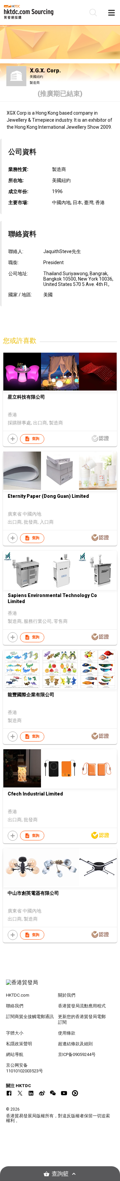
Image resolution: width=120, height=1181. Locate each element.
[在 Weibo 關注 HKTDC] (42, 1093)
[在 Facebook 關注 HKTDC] (9, 1093)
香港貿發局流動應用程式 (82, 1005)
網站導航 (14, 1054)
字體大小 (14, 1033)
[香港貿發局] (60, 986)
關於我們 (66, 995)
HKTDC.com (17, 995)
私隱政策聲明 (19, 1043)
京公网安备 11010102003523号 (24, 1068)
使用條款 (66, 1033)
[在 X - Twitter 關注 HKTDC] (20, 1093)
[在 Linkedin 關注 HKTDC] (31, 1093)
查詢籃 (60, 1174)
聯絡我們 (14, 1005)
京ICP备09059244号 (77, 1054)
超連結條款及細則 (75, 1043)
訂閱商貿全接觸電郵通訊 (30, 1016)
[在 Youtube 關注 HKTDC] (64, 1093)
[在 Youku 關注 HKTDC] (75, 1093)
